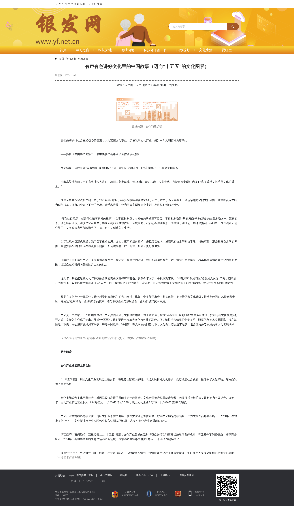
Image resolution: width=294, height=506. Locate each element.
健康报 (123, 475)
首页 (61, 58)
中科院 (72, 480)
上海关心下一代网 (143, 475)
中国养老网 (106, 475)
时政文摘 (83, 58)
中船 (102, 480)
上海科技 (165, 475)
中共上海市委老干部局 (81, 475)
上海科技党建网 (185, 475)
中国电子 (88, 480)
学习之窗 (71, 58)
